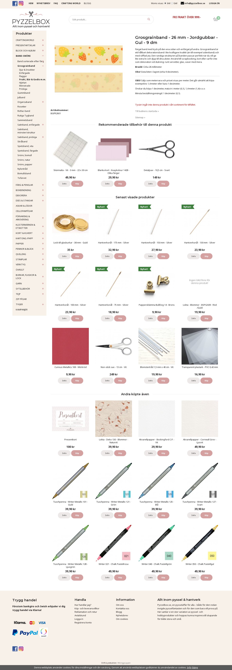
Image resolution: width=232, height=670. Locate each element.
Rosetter (21, 106)
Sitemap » (140, 117)
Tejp (18, 293)
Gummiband (23, 92)
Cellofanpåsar (24, 211)
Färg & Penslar (24, 184)
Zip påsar (21, 299)
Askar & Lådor (24, 205)
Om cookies (122, 618)
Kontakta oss (122, 608)
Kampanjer (22, 309)
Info (64, 183)
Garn (19, 283)
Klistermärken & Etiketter (25, 226)
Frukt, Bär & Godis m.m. (32, 79)
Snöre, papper (24, 164)
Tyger (19, 304)
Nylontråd (22, 168)
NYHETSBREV (43, 3)
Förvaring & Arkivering (23, 218)
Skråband (22, 141)
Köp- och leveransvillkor (87, 608)
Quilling (21, 254)
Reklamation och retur (86, 611)
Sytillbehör (23, 288)
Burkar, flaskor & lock (26, 276)
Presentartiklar (25, 45)
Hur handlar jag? (83, 604)
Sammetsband (24, 120)
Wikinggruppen (124, 663)
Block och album (25, 50)
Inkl (168, 3)
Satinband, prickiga (27, 137)
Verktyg (20, 264)
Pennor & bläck (24, 248)
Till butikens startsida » (147, 111)
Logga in (79, 618)
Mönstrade (24, 85)
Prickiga (23, 88)
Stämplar (21, 259)
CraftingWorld (25, 40)
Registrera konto (83, 622)
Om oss (120, 604)
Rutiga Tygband (25, 115)
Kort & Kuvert (24, 233)
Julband (21, 97)
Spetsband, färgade (27, 150)
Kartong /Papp (24, 238)
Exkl (175, 3)
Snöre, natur (23, 159)
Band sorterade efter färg (30, 61)
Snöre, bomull (24, 155)
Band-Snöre (23, 55)
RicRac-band (23, 110)
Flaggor (23, 76)
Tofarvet (21, 177)
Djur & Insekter (27, 69)
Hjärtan (22, 82)
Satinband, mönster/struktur (26, 131)
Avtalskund (80, 615)
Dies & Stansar (24, 200)
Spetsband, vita (25, 146)
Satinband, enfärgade (28, 124)
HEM (31, 3)
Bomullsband (24, 173)
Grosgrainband (26, 65)
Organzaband (24, 101)
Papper (20, 243)
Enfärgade (24, 72)
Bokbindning (23, 190)
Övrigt (20, 269)
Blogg (87, 3)
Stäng (195, 667)
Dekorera (21, 195)
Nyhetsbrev (122, 615)
